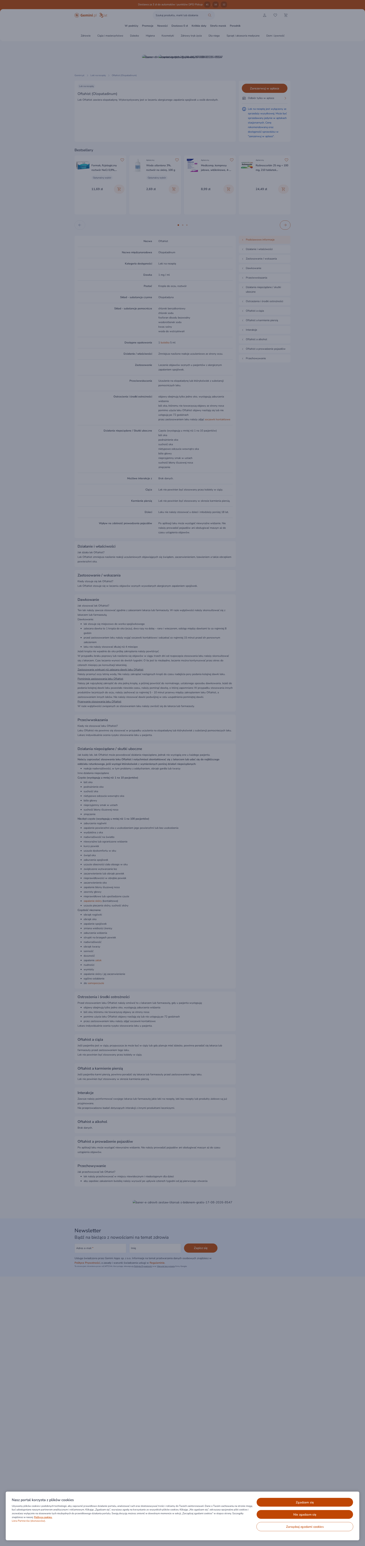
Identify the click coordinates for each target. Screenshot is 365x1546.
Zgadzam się (305, 1502)
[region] (182, 1516)
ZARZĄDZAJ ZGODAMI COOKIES (305, 1527)
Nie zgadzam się (304, 1515)
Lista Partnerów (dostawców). (29, 1521)
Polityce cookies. (43, 1517)
